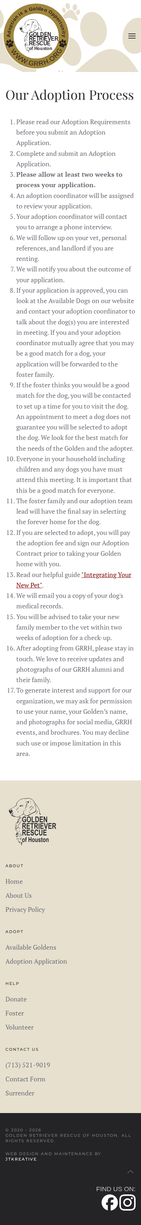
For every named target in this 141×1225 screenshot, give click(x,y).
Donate (16, 999)
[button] (132, 36)
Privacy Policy (25, 909)
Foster (14, 1013)
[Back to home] (36, 36)
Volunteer (19, 1027)
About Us (18, 895)
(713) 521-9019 (27, 1064)
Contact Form (25, 1079)
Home (14, 881)
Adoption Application (36, 961)
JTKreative (21, 1159)
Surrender (19, 1093)
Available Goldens (30, 947)
